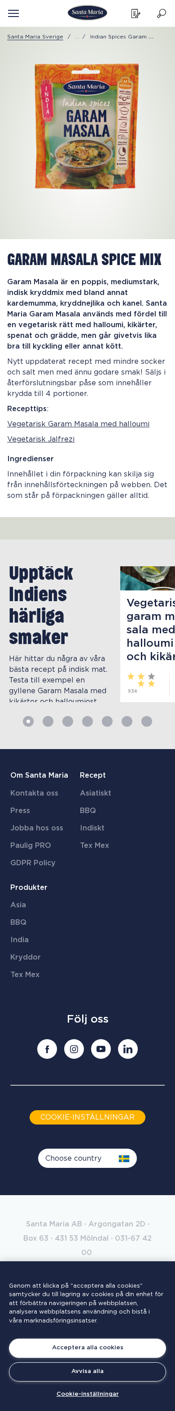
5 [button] (107, 721)
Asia (18, 905)
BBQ (88, 810)
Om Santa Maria (39, 775)
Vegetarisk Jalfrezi (40, 439)
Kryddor (25, 957)
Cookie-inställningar (88, 1394)
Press (20, 810)
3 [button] (67, 721)
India (19, 939)
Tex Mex (94, 845)
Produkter (29, 887)
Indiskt (92, 828)
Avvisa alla (87, 1371)
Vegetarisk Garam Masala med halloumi (78, 424)
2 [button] (48, 721)
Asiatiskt (95, 793)
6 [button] (127, 721)
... (77, 36)
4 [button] (87, 721)
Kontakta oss (34, 793)
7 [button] (146, 721)
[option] (55, 634)
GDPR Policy (33, 863)
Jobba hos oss (36, 828)
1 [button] (28, 721)
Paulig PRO (30, 845)
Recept (93, 775)
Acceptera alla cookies (87, 1348)
